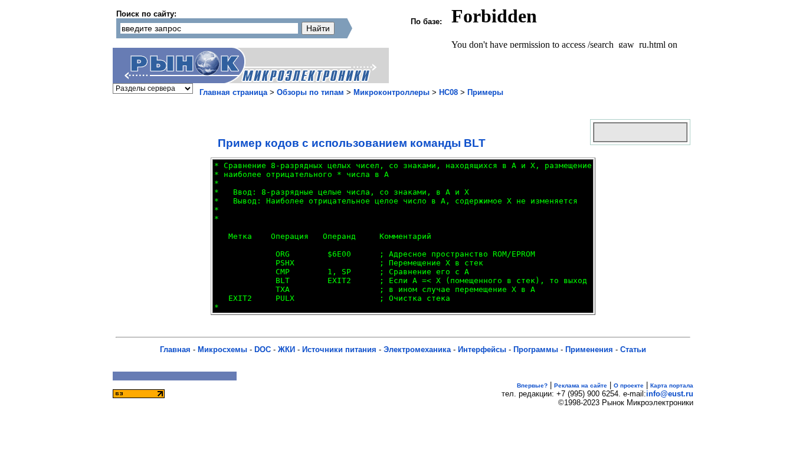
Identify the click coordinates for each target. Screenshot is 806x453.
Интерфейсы (482, 349)
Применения (589, 349)
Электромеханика (417, 349)
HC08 (448, 92)
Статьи (633, 349)
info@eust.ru (669, 393)
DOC (262, 349)
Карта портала (671, 385)
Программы (535, 349)
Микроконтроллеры (391, 92)
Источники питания (339, 349)
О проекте (629, 385)
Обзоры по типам (310, 92)
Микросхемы (222, 349)
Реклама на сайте (580, 385)
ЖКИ (286, 349)
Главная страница (233, 92)
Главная (175, 349)
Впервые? (532, 385)
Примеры (485, 92)
